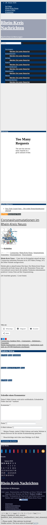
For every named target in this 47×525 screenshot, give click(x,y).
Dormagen (9, 49)
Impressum (9, 504)
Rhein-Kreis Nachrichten (19, 483)
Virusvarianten (27, 255)
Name (3, 423)
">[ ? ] (35, 523)
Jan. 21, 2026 (5, 366)
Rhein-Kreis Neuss (11, 8)
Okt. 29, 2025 (5, 378)
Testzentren (5, 255)
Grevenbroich (10, 54)
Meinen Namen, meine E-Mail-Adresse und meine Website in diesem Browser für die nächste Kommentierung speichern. (23, 432)
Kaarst (7, 62)
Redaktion (8, 248)
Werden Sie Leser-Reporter (20, 51)
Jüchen (7, 58)
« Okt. (3, 478)
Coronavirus (14, 253)
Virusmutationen (15, 255)
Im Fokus (8, 6)
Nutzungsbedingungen (13, 510)
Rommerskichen (11, 80)
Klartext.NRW (10, 10)
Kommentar (9, 12)
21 (6, 473)
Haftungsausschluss (12, 508)
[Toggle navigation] (2, 41)
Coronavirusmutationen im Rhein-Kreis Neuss (20, 222)
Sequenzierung (38, 253)
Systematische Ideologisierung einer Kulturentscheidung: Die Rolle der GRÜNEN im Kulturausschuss (23, 361)
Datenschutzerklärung (12, 506)
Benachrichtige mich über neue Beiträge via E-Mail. (21, 437)
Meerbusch (9, 71)
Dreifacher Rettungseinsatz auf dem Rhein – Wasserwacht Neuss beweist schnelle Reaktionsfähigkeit (22, 386)
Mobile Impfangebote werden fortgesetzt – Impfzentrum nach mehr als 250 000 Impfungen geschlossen (22, 346)
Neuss (7, 75)
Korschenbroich (11, 67)
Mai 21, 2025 (5, 391)
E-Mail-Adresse (7, 427)
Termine (4, 368)
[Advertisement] (23, 106)
